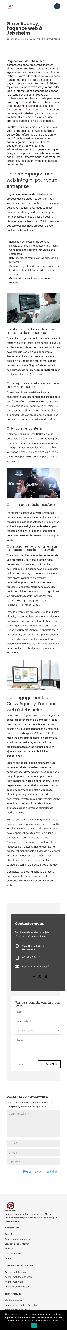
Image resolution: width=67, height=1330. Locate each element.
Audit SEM (10, 1248)
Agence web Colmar (15, 1281)
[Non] (63, 1320)
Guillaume (16, 38)
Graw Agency (33, 109)
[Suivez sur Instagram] (45, 976)
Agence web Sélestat (15, 1272)
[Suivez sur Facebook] (27, 976)
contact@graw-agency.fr (17, 1309)
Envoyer (49, 1064)
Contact (9, 1258)
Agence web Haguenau (17, 1286)
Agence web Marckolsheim (18, 1276)
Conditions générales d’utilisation (21, 1305)
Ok (34, 1325)
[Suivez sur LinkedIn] (33, 976)
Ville (39, 38)
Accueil (8, 1234)
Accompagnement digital (17, 1239)
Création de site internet (17, 1243)
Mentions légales (13, 1300)
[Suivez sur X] (39, 976)
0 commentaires (51, 38)
